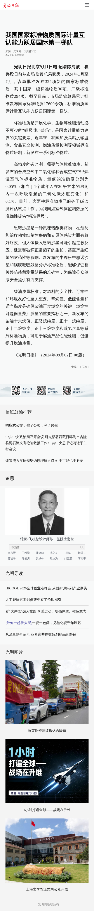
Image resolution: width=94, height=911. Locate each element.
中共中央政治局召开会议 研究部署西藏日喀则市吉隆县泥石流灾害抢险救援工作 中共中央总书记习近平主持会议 (46, 443)
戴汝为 (54, 558)
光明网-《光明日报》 (25, 51)
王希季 (26, 552)
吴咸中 (40, 558)
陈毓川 (26, 558)
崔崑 (68, 552)
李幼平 (82, 558)
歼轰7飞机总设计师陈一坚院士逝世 (47, 539)
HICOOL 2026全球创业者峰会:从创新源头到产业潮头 (46, 588)
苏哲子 (12, 558)
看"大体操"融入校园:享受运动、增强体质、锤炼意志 (45, 611)
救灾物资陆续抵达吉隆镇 (47, 730)
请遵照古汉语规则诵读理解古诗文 (31, 460)
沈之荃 (54, 552)
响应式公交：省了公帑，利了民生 (31, 425)
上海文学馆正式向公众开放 (47, 889)
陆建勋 (40, 552)
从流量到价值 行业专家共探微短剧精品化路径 (40, 634)
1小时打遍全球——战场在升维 (47, 810)
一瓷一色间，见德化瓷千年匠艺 (43, 623)
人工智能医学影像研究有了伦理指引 (33, 600)
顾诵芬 (82, 552)
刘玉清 (68, 558)
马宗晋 (12, 552)
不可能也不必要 (71, 460)
